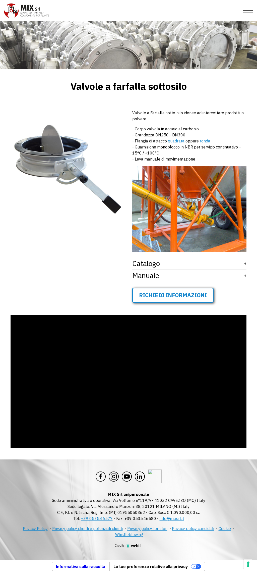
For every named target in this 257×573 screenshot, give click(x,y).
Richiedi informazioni (173, 295)
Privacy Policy (35, 528)
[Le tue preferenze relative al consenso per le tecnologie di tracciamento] (248, 564)
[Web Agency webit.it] (134, 545)
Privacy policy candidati (193, 528)
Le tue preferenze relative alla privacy (150, 566)
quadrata (176, 140)
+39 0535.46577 (97, 518)
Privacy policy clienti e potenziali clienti (87, 528)
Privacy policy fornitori (147, 528)
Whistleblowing (129, 534)
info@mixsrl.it (172, 518)
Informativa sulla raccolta (80, 566)
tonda (205, 140)
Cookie (225, 528)
